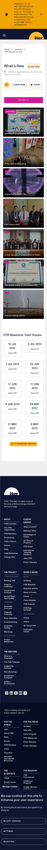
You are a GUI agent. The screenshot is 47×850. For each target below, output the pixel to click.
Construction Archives (9, 592)
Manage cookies (10, 786)
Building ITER (9, 581)
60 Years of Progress (28, 542)
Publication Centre (28, 631)
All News (27, 581)
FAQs (6, 549)
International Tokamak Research (29, 553)
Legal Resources (11, 553)
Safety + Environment (9, 683)
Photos (26, 618)
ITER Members (10, 534)
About (7, 519)
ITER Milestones (30, 738)
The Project (10, 572)
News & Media (31, 572)
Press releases (30, 600)
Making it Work (30, 531)
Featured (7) (23, 100)
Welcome (27, 730)
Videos (26, 622)
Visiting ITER (9, 557)
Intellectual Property (28, 782)
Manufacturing (10, 672)
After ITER (28, 558)
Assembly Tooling (8, 627)
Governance (9, 538)
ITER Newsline (30, 585)
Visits (6, 749)
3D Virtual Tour (30, 626)
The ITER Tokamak (12, 662)
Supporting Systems (8, 667)
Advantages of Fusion (30, 536)
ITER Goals (28, 547)
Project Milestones (8, 641)
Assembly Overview (8, 607)
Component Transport (9, 677)
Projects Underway (8, 586)
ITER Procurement (29, 776)
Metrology (8, 632)
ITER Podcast (29, 604)
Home (7, 49)
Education (8, 753)
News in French (30, 592)
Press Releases (30, 742)
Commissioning (10, 622)
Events (26, 596)
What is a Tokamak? (8, 657)
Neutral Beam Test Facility (10, 598)
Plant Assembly (10, 618)
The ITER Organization (9, 529)
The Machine (10, 652)
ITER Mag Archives (28, 609)
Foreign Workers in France (30, 788)
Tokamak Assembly (8, 613)
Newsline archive (31, 589)
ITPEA (6, 778)
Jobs (6, 729)
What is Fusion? (30, 527)
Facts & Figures (30, 734)
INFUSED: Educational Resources (9, 759)
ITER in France (10, 542)
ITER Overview (10, 524)
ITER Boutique (10, 745)
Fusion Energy (27, 521)
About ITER (8, 733)
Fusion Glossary (30, 562)
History (7, 545)
